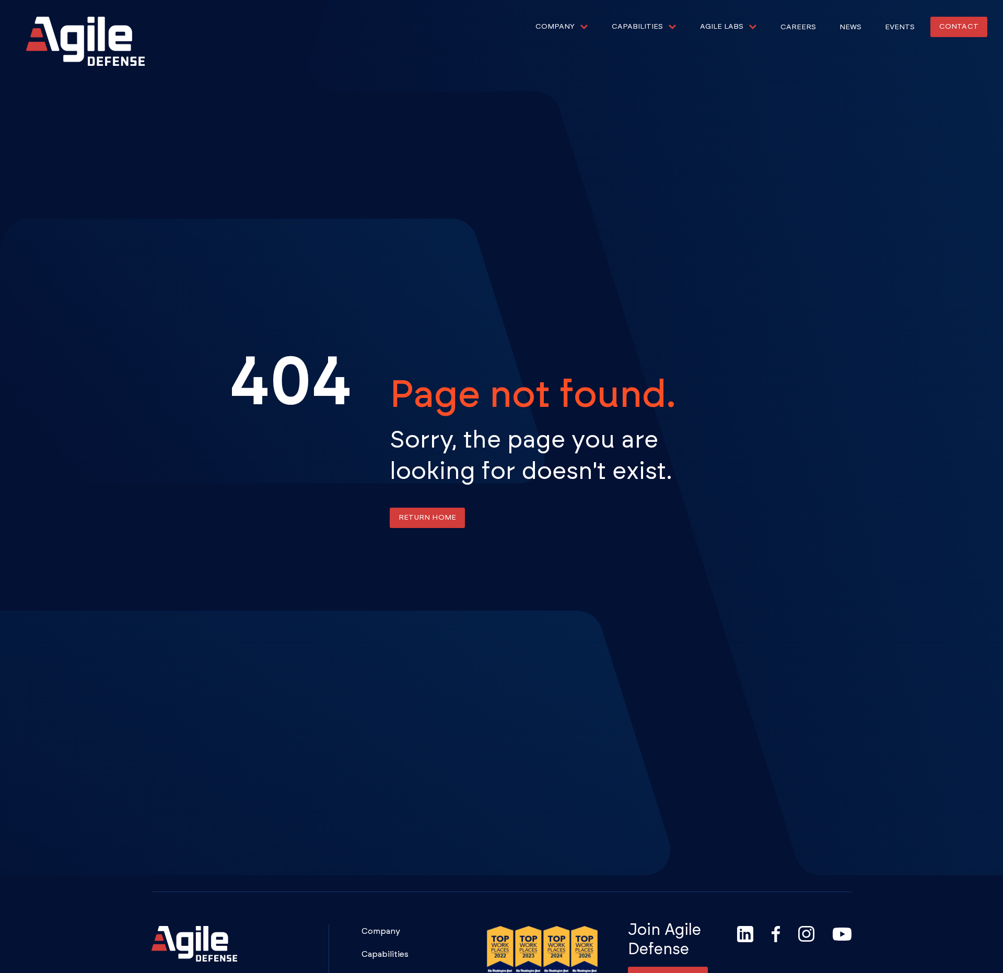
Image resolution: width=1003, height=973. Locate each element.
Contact (958, 26)
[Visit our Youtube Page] (842, 934)
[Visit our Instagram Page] (806, 934)
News (850, 27)
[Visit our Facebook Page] (776, 934)
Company (380, 931)
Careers (798, 27)
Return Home (427, 517)
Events (900, 27)
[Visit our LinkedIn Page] (745, 934)
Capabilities (385, 954)
